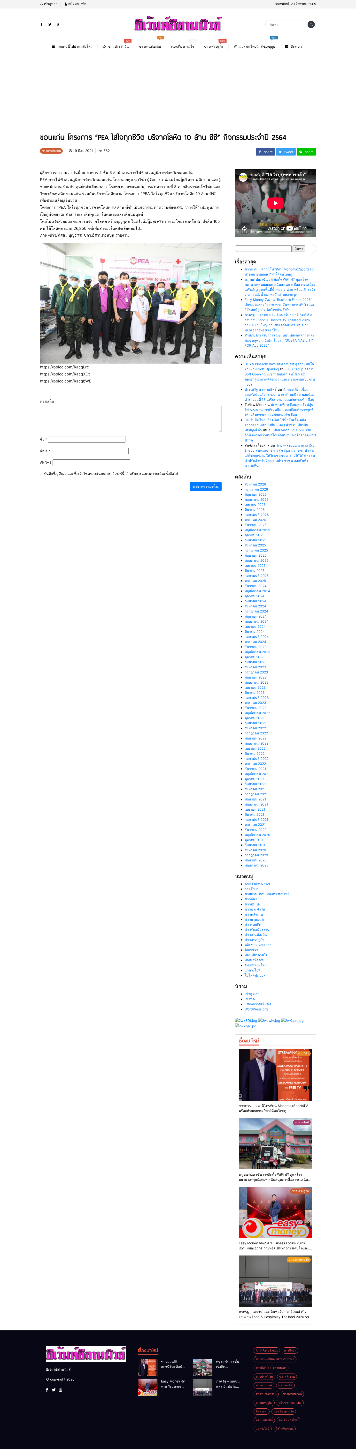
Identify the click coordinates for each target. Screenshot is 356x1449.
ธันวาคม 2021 (255, 769)
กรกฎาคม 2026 (256, 489)
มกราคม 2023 (255, 703)
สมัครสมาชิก (76, 4)
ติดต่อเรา (251, 950)
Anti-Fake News (257, 884)
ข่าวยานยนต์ (254, 919)
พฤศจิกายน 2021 (257, 774)
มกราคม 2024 (255, 642)
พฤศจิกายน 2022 (257, 713)
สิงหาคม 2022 (255, 728)
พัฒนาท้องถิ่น (254, 960)
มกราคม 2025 (255, 581)
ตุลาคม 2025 (254, 535)
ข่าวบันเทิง (253, 904)
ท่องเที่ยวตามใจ (256, 955)
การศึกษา (252, 889)
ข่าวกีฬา (251, 899)
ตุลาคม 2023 (254, 657)
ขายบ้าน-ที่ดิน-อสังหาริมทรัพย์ (267, 894)
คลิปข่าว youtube (258, 945)
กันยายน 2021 (255, 784)
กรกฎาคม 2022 (256, 733)
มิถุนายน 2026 (256, 494)
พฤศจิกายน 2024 (257, 591)
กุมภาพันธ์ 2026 (257, 515)
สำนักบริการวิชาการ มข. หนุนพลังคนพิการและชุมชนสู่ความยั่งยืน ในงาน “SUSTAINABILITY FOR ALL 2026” (280, 340)
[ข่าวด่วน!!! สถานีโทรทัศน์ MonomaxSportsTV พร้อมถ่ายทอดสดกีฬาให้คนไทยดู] (275, 1074)
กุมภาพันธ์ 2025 (257, 576)
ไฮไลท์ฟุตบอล (255, 975)
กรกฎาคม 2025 (256, 550)
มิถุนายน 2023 (256, 677)
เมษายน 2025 (255, 565)
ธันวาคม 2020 (256, 830)
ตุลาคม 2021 (254, 779)
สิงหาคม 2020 (255, 850)
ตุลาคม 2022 (254, 718)
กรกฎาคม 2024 (256, 611)
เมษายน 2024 (255, 626)
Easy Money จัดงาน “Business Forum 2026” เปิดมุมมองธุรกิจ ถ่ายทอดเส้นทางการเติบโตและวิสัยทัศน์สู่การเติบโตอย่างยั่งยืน (280, 305)
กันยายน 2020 (255, 845)
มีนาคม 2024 (255, 631)
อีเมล (45, 451)
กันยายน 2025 (255, 540)
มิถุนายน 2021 (255, 799)
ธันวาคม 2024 (256, 586)
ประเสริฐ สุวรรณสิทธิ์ (261, 389)
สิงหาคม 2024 (255, 606)
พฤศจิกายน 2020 (257, 835)
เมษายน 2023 (255, 687)
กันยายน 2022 (255, 723)
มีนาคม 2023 (255, 692)
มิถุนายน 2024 (256, 616)
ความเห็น (47, 401)
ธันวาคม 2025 (256, 525)
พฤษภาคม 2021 (256, 804)
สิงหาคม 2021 (255, 789)
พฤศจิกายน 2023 (257, 652)
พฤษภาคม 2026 (257, 499)
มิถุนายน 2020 (256, 860)
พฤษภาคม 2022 (256, 743)
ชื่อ (43, 439)
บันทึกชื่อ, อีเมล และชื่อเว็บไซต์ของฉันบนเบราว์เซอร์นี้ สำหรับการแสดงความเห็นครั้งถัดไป (111, 473)
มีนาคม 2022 (254, 753)
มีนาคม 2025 (255, 570)
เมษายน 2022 (255, 748)
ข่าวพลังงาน (254, 914)
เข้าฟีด (250, 999)
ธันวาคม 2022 (255, 708)
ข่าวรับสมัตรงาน (257, 929)
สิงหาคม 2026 (255, 484)
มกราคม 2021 (255, 824)
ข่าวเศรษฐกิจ (254, 940)
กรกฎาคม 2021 (256, 794)
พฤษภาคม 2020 (257, 865)
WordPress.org (256, 1009)
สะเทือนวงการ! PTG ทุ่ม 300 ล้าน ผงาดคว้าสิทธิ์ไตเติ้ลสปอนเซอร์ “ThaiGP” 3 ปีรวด (280, 435)
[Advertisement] (178, 88)
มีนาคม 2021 (254, 814)
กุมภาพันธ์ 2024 (257, 637)
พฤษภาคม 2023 (257, 682)
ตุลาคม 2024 (254, 596)
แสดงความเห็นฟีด (258, 1004)
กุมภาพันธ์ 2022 (257, 758)
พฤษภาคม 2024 (257, 621)
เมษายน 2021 (255, 809)
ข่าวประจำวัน (255, 909)
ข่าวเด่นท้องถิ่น (256, 935)
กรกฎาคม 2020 (256, 855)
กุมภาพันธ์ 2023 (257, 697)
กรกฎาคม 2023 (256, 672)
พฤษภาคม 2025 (257, 560)
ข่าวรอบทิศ (253, 924)
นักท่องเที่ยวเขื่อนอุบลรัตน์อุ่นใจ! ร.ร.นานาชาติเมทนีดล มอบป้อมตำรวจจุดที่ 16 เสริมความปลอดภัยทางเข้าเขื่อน (279, 394)
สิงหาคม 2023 (255, 667)
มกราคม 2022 (255, 764)
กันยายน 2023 (255, 662)
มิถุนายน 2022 (255, 738)
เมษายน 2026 (255, 504)
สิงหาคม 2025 (255, 545)
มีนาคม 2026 (255, 510)
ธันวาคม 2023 (256, 647)
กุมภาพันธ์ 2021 (256, 819)
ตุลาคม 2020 (254, 840)
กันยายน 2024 (255, 601)
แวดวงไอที (252, 970)
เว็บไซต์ (46, 463)
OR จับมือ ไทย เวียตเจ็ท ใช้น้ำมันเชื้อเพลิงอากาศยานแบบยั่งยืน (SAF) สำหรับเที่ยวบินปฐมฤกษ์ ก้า (276, 425)
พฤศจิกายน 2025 (257, 530)
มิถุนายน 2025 (256, 555)
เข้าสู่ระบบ (50, 4)
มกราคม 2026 (255, 520)
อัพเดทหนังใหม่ (256, 965)
